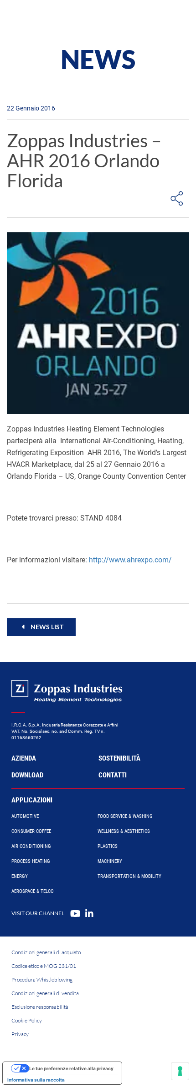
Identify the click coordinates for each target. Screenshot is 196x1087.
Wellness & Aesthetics (124, 831)
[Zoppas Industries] (48, 18)
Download (27, 775)
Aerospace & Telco (32, 891)
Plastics (108, 846)
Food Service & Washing (125, 816)
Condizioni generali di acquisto (46, 952)
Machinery (110, 861)
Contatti (112, 775)
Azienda (23, 758)
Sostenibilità (119, 758)
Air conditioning (31, 846)
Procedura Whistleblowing (41, 979)
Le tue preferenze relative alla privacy (71, 1068)
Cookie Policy (26, 1020)
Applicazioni (31, 800)
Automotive (25, 816)
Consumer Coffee (31, 831)
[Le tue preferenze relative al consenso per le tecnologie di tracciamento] (180, 1071)
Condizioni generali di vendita (45, 993)
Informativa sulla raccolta (36, 1079)
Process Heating (30, 861)
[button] (41, 627)
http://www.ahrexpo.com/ (130, 560)
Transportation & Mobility (129, 876)
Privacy (20, 1034)
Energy (19, 876)
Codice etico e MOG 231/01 (43, 965)
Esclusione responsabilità (39, 1006)
